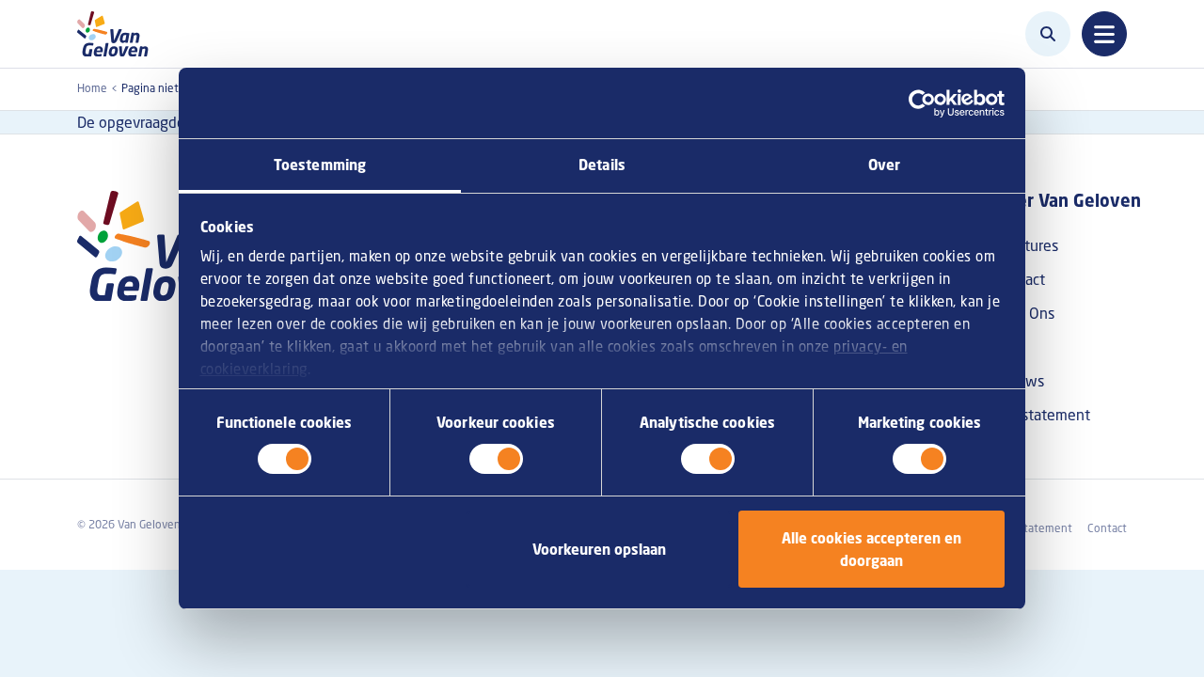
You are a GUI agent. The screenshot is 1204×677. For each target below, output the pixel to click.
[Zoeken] (1047, 33)
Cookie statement (1026, 528)
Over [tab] (884, 164)
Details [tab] (602, 164)
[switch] (496, 459)
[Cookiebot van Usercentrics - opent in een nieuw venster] (922, 103)
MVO (1009, 347)
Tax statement (1042, 414)
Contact (1019, 279)
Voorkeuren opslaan (599, 549)
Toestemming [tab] (320, 164)
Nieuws (1019, 380)
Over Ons (1024, 313)
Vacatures (1026, 245)
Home (92, 88)
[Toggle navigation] (1104, 33)
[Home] (118, 33)
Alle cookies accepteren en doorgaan (871, 549)
